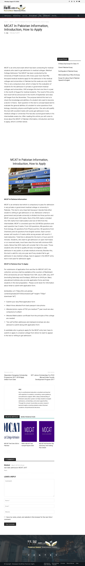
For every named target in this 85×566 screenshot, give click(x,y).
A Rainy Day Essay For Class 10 (68, 64)
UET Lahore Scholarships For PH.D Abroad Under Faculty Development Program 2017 (42, 377)
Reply (5, 470)
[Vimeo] (76, 1)
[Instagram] (71, 1)
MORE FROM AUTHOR (28, 417)
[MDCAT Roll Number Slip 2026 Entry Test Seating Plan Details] (46, 431)
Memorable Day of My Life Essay (69, 75)
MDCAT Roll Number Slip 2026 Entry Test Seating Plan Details (46, 445)
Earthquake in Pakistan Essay (68, 71)
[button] (78, 16)
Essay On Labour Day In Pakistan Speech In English (69, 79)
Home (6, 22)
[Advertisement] (29, 50)
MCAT (11, 22)
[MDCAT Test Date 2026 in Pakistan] (11, 431)
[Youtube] (79, 1)
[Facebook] (69, 1)
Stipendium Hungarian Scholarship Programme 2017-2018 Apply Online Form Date (15, 377)
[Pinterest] (45, 555)
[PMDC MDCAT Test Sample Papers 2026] (29, 431)
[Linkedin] (40, 555)
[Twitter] (74, 1)
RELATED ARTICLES (11, 417)
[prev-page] (5, 451)
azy (7, 33)
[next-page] (8, 451)
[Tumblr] (51, 555)
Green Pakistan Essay (65, 67)
